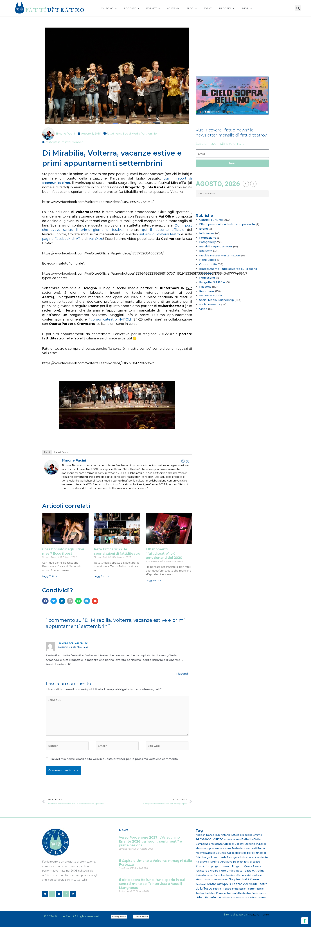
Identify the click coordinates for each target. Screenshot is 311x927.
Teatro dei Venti (244, 884)
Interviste (205, 251)
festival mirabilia (72, 142)
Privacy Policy (119, 916)
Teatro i (217, 888)
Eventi (208, 8)
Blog (189, 8)
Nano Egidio (207, 259)
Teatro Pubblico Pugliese (211, 893)
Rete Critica (227, 870)
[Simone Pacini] (51, 467)
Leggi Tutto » (49, 576)
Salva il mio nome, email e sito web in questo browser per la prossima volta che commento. (114, 759)
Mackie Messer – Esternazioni (219, 255)
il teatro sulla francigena (225, 857)
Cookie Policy (141, 916)
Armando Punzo (209, 839)
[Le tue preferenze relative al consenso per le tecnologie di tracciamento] (304, 920)
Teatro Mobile (255, 888)
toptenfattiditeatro (239, 893)
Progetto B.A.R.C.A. (212, 282)
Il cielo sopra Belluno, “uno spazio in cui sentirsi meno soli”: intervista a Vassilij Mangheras (152, 884)
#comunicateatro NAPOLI (109, 319)
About (47, 452)
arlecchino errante (251, 834)
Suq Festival (238, 879)
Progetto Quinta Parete (246, 866)
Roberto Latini (204, 875)
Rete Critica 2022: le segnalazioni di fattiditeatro (117, 551)
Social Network (209, 304)
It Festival (202, 861)
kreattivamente (258, 914)
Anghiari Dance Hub (208, 834)
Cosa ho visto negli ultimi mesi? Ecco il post (63, 551)
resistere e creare (207, 870)
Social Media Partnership (140, 133)
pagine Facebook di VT (61, 239)
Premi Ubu (203, 866)
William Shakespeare (234, 897)
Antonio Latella (230, 834)
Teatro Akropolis (218, 884)
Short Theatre (204, 879)
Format (151, 8)
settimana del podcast (248, 875)
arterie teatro (232, 839)
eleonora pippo (205, 848)
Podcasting (207, 277)
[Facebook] (183, 461)
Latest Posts (61, 452)
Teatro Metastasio (234, 888)
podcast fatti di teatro (246, 861)
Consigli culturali (211, 219)
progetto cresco (221, 866)
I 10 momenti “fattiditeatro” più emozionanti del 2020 (164, 553)
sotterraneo (221, 879)
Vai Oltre (96, 239)
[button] (298, 8)
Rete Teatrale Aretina (250, 870)
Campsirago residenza (209, 843)
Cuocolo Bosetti (233, 843)
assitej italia (53, 142)
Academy (173, 8)
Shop (245, 8)
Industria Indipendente (254, 857)
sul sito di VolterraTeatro (159, 234)
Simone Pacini (74, 460)
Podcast (130, 8)
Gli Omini (221, 852)
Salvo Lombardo (224, 875)
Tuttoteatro (258, 893)
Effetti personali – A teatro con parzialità (227, 224)
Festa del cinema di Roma (248, 848)
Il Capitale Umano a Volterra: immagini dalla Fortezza (155, 863)
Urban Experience (208, 897)
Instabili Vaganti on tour (215, 246)
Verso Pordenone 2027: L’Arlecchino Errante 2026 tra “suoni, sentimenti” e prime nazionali (150, 841)
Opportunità (208, 264)
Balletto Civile (251, 839)
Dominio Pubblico (256, 843)
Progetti (225, 8)
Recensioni (206, 291)
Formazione (207, 237)
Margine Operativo (220, 861)
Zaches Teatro (257, 897)
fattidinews (114, 133)
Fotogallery (207, 242)
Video (203, 309)
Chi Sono (107, 8)
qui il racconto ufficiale (163, 230)
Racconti (205, 286)
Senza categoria (210, 295)
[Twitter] (187, 461)
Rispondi (182, 673)
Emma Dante (223, 848)
